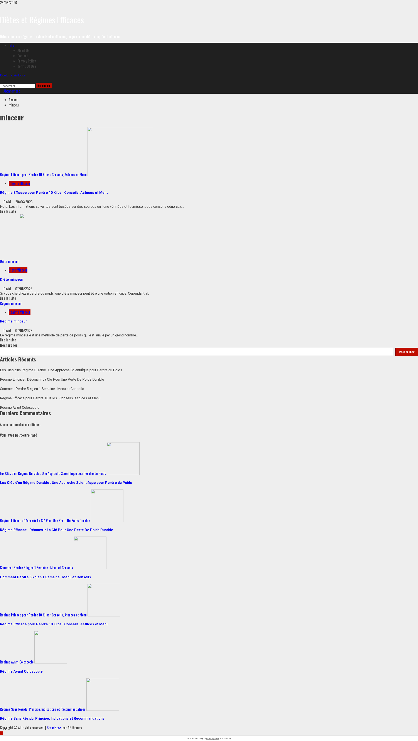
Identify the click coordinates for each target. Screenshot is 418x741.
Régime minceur (11, 303)
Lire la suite (8, 211)
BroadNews (54, 727)
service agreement (212, 738)
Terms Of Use (26, 66)
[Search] (1, 80)
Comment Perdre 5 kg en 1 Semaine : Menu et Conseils (42, 389)
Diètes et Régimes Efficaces (42, 20)
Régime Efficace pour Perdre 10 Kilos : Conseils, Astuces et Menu (43, 174)
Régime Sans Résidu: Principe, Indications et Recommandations (43, 709)
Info (11, 45)
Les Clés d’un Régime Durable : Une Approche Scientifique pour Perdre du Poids (61, 370)
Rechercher (8, 345)
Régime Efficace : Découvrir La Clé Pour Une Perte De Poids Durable (52, 379)
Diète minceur (9, 261)
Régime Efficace (19, 183)
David (7, 201)
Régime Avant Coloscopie (19, 407)
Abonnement (11, 91)
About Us (23, 50)
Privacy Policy (26, 61)
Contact (22, 55)
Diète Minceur (18, 270)
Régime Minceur (19, 312)
